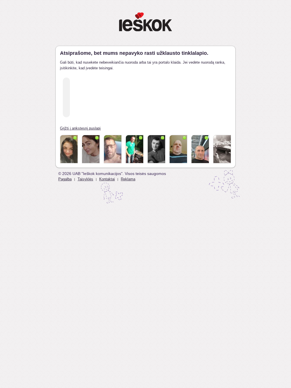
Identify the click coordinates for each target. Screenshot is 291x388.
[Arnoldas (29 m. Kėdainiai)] (156, 149)
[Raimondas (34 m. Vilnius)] (222, 149)
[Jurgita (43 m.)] (91, 149)
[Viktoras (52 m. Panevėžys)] (200, 149)
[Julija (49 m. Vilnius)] (69, 149)
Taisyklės (85, 179)
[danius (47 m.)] (178, 149)
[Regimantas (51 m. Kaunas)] (135, 149)
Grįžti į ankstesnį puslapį (80, 128)
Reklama (128, 179)
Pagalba (65, 179)
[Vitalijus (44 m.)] (113, 149)
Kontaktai (107, 179)
